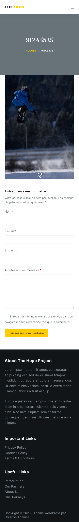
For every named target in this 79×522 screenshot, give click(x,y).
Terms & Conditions (20, 458)
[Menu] (72, 7)
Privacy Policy (15, 447)
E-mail (10, 231)
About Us (12, 492)
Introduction (14, 481)
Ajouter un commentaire (23, 270)
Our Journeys (15, 497)
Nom (9, 211)
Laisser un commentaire (26, 333)
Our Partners (14, 486)
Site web (11, 251)
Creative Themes (17, 517)
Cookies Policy (16, 453)
